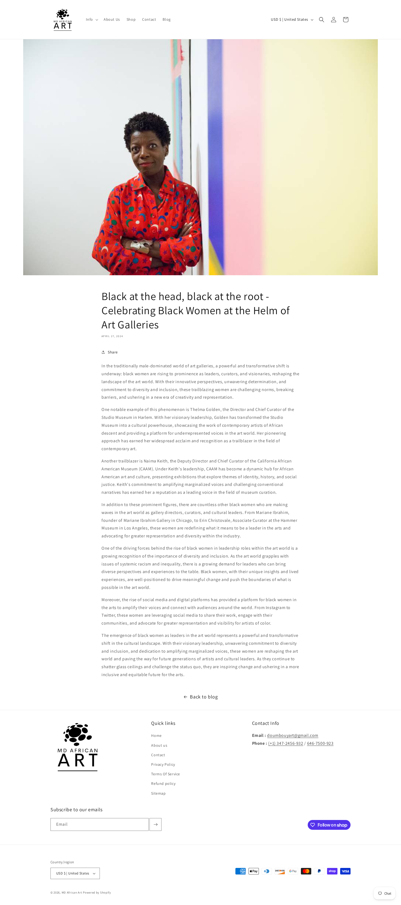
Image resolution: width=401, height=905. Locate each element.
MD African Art (72, 892)
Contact (158, 754)
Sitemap (158, 793)
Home (156, 735)
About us (159, 745)
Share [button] (113, 352)
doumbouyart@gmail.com (292, 735)
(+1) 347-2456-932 (285, 743)
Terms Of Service (165, 773)
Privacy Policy (163, 764)
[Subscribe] (155, 824)
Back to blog (204, 697)
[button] (91, 19)
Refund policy (163, 783)
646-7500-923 (320, 743)
